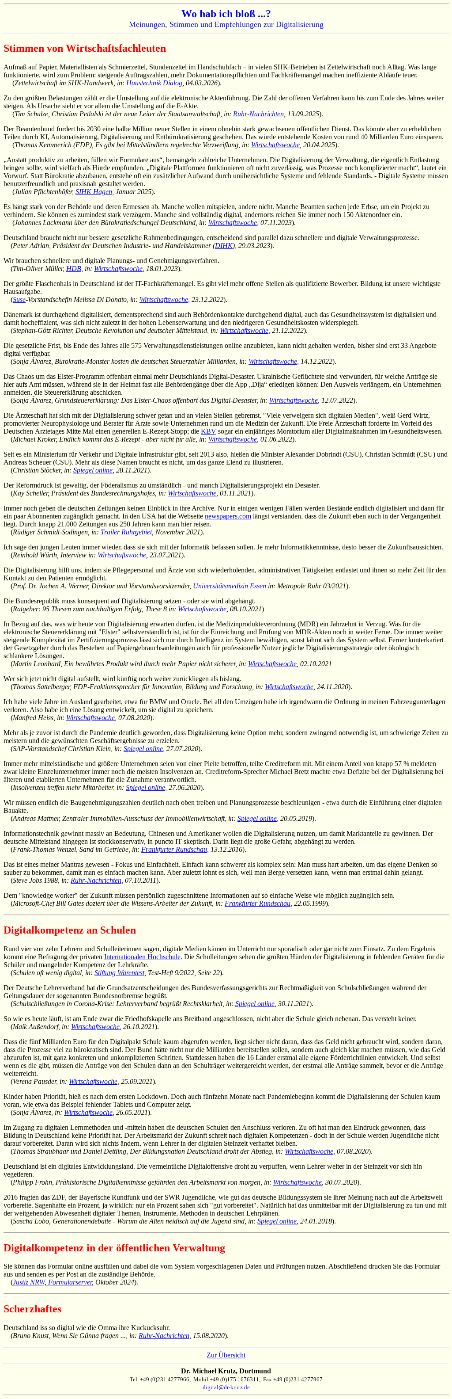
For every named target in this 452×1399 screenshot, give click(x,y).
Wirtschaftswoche (275, 145)
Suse (19, 299)
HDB (73, 268)
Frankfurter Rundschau (174, 849)
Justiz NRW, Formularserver (52, 1282)
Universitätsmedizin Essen (229, 586)
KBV (208, 431)
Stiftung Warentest (119, 972)
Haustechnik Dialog (154, 83)
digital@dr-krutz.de (226, 1387)
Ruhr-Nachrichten (258, 114)
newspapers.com (228, 516)
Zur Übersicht (226, 1355)
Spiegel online (93, 470)
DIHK (224, 245)
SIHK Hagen (93, 191)
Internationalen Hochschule (142, 957)
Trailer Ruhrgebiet (126, 532)
